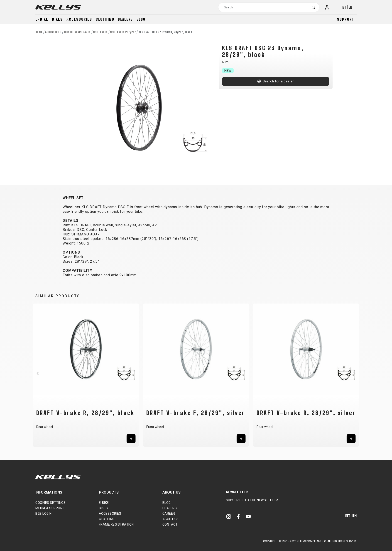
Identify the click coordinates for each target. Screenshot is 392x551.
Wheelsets (100, 32)
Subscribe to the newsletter (252, 500)
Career (168, 513)
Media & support (49, 508)
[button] (37, 373)
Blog (141, 19)
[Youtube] (248, 516)
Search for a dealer (278, 81)
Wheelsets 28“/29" (123, 32)
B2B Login (43, 513)
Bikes (57, 19)
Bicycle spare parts (77, 32)
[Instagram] (228, 516)
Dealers (125, 19)
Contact (170, 524)
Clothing (105, 19)
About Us (170, 519)
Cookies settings (50, 502)
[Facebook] (238, 516)
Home (38, 32)
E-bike (41, 19)
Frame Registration (116, 524)
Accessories (79, 19)
